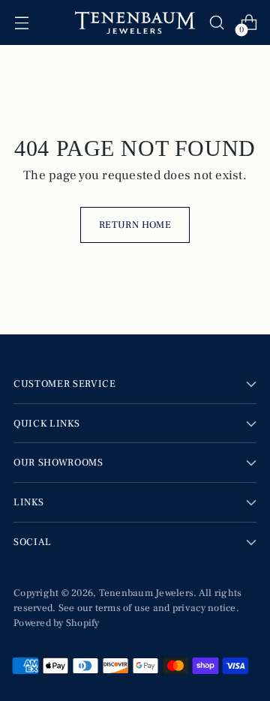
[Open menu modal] (21, 22)
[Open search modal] (216, 22)
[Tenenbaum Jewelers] (135, 22)
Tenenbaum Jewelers (146, 592)
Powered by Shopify (57, 622)
